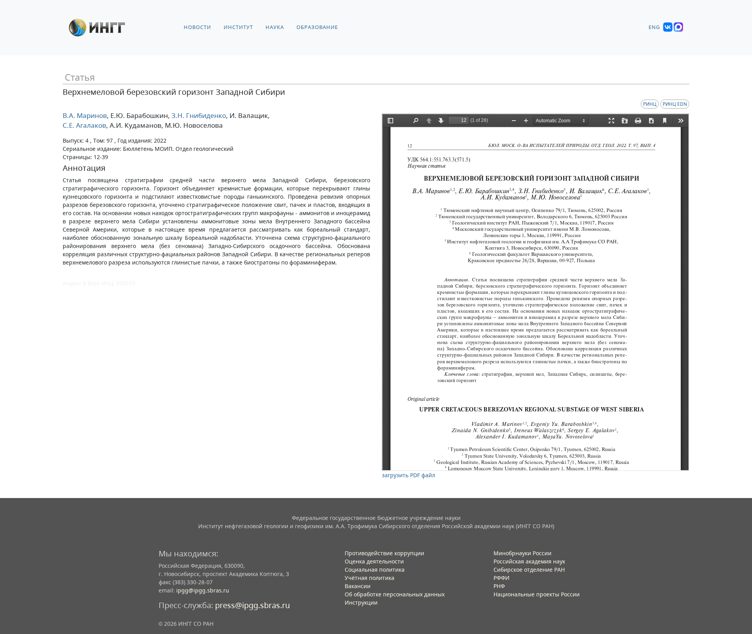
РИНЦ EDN (675, 104)
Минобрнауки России (522, 553)
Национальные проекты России (537, 594)
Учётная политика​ (369, 577)
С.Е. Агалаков (84, 125)
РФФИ (502, 577)
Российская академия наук (529, 561)
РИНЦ (649, 104)
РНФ (499, 586)
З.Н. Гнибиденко (198, 115)
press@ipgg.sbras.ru (252, 605)
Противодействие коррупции (384, 553)
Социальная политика (375, 569)
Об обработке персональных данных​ (395, 594)
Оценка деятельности (374, 561)
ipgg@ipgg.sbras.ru (202, 590)
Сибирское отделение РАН (529, 569)
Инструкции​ (361, 602)
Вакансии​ (358, 586)
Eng (654, 27)
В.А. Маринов (85, 115)
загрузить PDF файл (408, 475)
